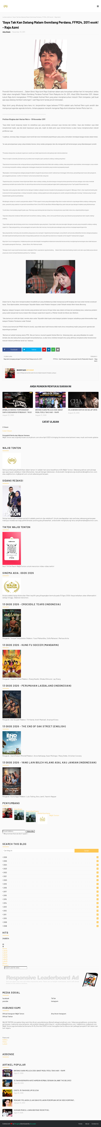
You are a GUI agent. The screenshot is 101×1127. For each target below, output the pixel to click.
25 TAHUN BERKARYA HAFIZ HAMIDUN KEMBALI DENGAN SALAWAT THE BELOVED (42, 1081)
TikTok (53, 998)
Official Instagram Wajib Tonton (13, 1014)
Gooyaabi (33, 1124)
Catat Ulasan (7, 431)
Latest (4, 1044)
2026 (51, 857)
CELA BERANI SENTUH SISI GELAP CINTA (82, 410)
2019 (50, 884)
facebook (5, 998)
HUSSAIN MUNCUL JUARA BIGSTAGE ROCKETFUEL (31, 1110)
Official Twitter (7, 1017)
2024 (50, 865)
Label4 (5, 959)
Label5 (4, 961)
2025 (50, 861)
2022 (50, 872)
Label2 (5, 955)
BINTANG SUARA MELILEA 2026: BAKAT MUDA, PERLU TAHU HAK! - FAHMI (49, 411)
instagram (54, 1001)
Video (4, 1042)
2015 (50, 899)
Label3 (4, 957)
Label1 (4, 953)
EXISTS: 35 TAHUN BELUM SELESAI (26, 1090)
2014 (50, 903)
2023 (50, 869)
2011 (50, 915)
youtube (5, 1001)
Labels (4, 951)
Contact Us (95, 1124)
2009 (50, 922)
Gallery (4, 1040)
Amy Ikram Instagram (58, 1014)
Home (4, 948)
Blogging (17, 1124)
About (4, 963)
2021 (50, 876)
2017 (50, 892)
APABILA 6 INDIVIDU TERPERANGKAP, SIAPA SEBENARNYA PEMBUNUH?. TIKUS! (17, 411)
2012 (51, 911)
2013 (50, 907)
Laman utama (6, 17)
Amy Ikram (6, 32)
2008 (50, 926)
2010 (50, 918)
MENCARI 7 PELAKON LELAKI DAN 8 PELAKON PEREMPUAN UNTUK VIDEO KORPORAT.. (44, 1100)
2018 (50, 888)
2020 (50, 880)
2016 (50, 895)
